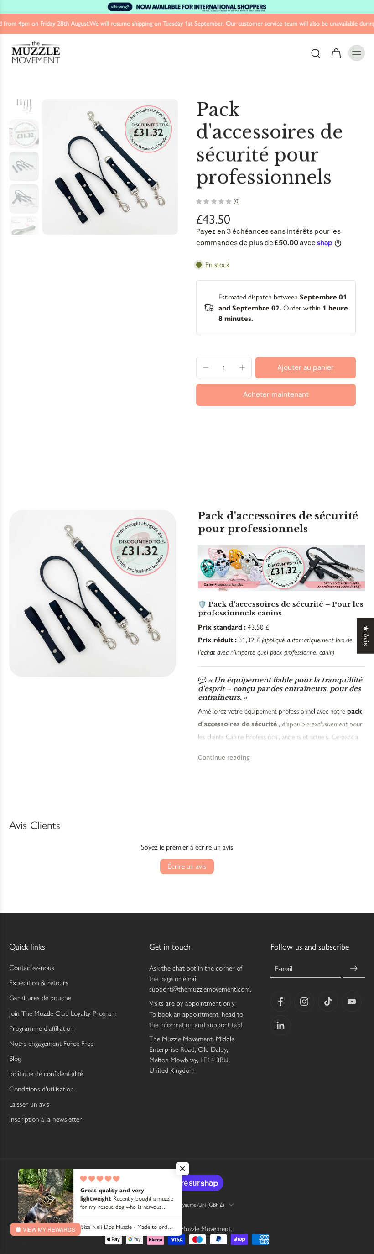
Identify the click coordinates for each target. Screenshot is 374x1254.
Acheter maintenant (276, 394)
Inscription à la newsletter (45, 1119)
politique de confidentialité (46, 1074)
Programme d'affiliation (41, 1028)
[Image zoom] (110, 167)
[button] (305, 367)
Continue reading (224, 757)
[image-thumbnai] (24, 101)
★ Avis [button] (365, 635)
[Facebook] (280, 1002)
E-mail (283, 969)
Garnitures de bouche (40, 998)
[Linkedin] (280, 1026)
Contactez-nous (31, 968)
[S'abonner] (354, 969)
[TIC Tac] (328, 1002)
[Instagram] (304, 1002)
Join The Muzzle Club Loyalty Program (63, 1013)
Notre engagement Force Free (51, 1043)
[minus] (206, 367)
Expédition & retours (38, 983)
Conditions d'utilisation (41, 1089)
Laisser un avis (29, 1104)
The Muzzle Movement (199, 1229)
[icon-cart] (336, 52)
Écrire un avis (187, 866)
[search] (316, 52)
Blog (15, 1059)
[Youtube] (352, 1002)
